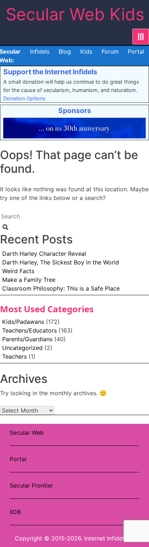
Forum (110, 51)
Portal (136, 51)
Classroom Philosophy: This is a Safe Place (61, 288)
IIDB (15, 511)
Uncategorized (22, 347)
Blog (65, 51)
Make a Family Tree (28, 279)
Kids (86, 51)
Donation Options (24, 98)
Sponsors (74, 110)
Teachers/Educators (29, 330)
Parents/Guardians (27, 339)
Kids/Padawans (23, 321)
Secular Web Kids (75, 14)
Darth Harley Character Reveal (44, 253)
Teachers (14, 356)
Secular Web (27, 432)
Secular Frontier (31, 485)
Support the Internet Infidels (50, 71)
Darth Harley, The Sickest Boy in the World (60, 262)
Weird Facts (18, 271)
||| (140, 36)
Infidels (40, 51)
